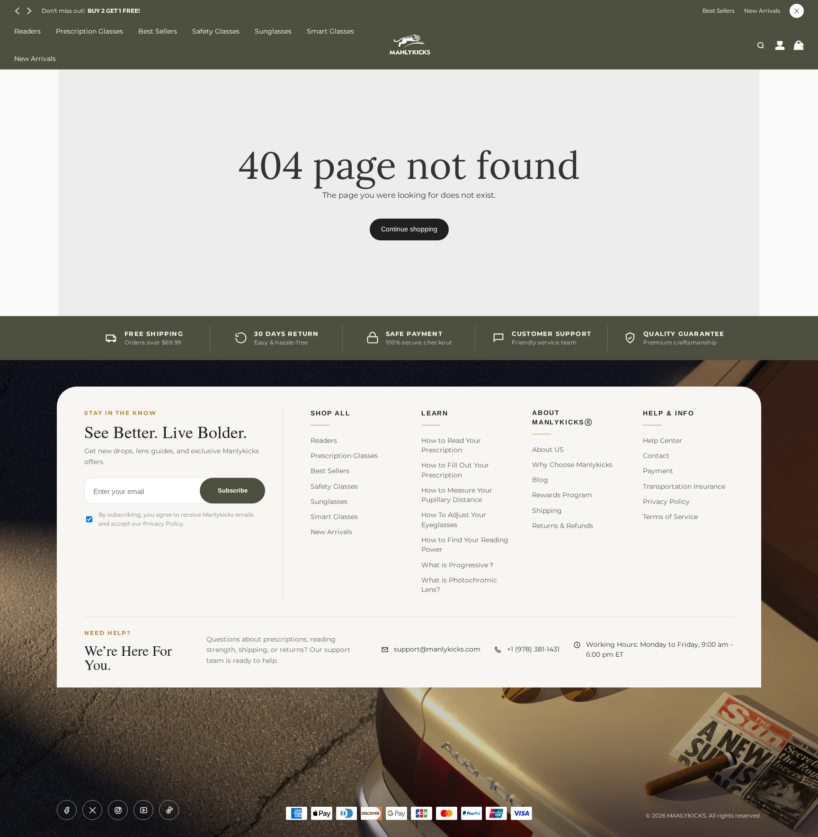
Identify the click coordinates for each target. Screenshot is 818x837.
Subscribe (233, 490)
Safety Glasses (334, 486)
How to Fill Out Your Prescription (455, 470)
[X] (92, 810)
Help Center (662, 440)
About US (548, 449)
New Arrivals (762, 11)
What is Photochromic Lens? (459, 585)
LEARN (434, 413)
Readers (324, 440)
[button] (17, 11)
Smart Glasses (334, 516)
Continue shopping (409, 229)
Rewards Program (562, 495)
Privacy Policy (666, 501)
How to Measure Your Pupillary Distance (456, 495)
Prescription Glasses (344, 455)
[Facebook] (67, 810)
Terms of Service (670, 516)
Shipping (547, 510)
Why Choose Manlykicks (572, 464)
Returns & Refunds (562, 525)
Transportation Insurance (684, 486)
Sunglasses (329, 501)
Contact (656, 455)
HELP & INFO (668, 413)
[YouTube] (143, 810)
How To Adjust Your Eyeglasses (453, 520)
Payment (658, 471)
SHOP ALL (331, 413)
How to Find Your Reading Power (464, 545)
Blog (540, 480)
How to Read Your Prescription (451, 445)
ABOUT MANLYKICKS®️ (562, 417)
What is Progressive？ (458, 565)
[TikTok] (169, 810)
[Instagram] (118, 810)
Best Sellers (718, 11)
